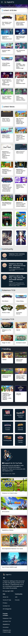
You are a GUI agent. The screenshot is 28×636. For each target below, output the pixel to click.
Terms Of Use (7, 600)
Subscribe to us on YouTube (10, 465)
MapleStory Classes (20, 416)
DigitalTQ (10, 2)
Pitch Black (5, 301)
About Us (5, 597)
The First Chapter (18, 394)
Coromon (6, 627)
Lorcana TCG (7, 621)
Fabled (18, 330)
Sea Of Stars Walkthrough (9, 567)
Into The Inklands (20, 428)
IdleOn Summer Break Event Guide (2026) (20, 24)
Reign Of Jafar (6, 342)
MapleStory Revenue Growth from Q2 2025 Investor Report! (21, 204)
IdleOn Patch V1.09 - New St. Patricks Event (6, 120)
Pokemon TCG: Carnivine (17, 254)
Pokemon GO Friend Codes (7, 631)
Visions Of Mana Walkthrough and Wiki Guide (20, 377)
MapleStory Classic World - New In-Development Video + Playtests (6, 155)
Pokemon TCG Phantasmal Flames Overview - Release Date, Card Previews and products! (7, 188)
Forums (17, 600)
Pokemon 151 (7, 415)
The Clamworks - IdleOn (20, 51)
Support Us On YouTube (13, 463)
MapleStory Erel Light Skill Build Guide (20, 38)
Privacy (5, 603)
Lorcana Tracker (7, 428)
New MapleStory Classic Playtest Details (6, 204)
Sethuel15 (4, 259)
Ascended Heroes (19, 313)
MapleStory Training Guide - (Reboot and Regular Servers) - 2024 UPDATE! (7, 396)
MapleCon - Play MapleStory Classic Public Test (21, 186)
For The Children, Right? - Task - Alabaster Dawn (7, 98)
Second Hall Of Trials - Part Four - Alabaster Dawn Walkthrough (7, 82)
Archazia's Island (21, 342)
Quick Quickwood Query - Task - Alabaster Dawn (20, 98)
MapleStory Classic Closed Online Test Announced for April (20, 137)
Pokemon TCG (7, 618)
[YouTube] (4, 578)
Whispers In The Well (6, 330)
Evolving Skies (8, 440)
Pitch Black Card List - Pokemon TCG (6, 24)
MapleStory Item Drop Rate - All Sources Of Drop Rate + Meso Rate (17, 265)
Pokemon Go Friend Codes (9, 493)
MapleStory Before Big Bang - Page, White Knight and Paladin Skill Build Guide (17, 278)
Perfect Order (6, 312)
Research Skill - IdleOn (6, 51)
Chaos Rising (20, 301)
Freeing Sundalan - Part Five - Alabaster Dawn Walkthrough (20, 65)
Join (16, 597)
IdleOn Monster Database (6, 376)
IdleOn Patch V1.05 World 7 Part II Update (6, 136)
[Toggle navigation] (2, 2)
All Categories (7, 609)
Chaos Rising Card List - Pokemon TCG (6, 64)
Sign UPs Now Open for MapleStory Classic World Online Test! (20, 121)
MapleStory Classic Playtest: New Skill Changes (6, 171)
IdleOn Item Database (19, 360)
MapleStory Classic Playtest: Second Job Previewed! (20, 171)
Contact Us (6, 606)
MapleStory (6, 624)
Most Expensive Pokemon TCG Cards (12, 548)
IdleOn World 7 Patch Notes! (20, 152)
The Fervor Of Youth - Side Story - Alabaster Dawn (20, 81)
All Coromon (5, 511)
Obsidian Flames (20, 441)
